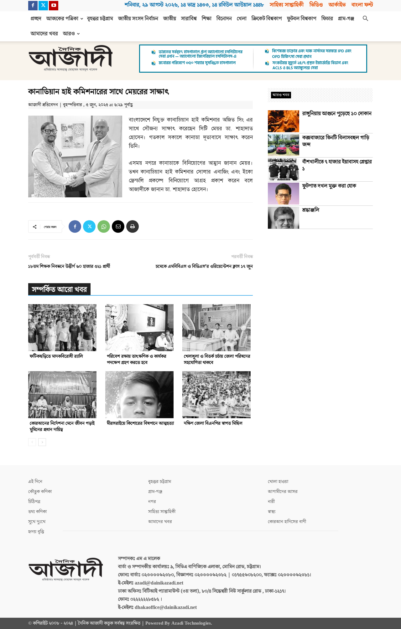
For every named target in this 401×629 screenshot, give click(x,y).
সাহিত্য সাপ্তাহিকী (287, 5)
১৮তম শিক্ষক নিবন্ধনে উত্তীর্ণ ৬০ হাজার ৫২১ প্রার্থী (69, 266)
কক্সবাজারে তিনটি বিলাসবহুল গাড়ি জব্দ (335, 141)
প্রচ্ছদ (36, 19)
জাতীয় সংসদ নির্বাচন (138, 19)
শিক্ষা (206, 19)
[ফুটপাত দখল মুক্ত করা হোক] (283, 194)
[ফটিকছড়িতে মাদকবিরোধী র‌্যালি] (63, 327)
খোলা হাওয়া (278, 481)
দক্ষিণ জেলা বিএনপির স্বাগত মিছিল (213, 423)
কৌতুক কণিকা (40, 491)
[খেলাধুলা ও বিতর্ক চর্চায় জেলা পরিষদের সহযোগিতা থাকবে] (217, 327)
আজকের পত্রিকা (62, 19)
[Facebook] (33, 5)
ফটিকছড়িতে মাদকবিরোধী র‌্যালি (56, 356)
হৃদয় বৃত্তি (36, 531)
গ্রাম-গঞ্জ (346, 19)
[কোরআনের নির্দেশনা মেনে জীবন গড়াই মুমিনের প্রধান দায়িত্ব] (63, 394)
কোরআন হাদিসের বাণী (287, 521)
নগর (152, 501)
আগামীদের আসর (283, 491)
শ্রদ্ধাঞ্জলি (310, 210)
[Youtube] (53, 5)
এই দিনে (35, 481)
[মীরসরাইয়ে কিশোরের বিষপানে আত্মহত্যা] (140, 394)
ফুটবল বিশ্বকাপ (301, 19)
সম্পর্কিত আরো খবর (59, 289)
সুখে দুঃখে (36, 521)
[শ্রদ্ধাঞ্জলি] (283, 218)
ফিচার (327, 19)
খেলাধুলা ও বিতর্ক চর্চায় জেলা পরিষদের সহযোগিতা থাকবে (217, 359)
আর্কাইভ (337, 5)
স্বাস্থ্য (271, 511)
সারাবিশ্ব (189, 19)
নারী (271, 501)
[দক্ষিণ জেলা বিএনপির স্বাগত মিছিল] (217, 394)
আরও (69, 34)
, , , (194, 5)
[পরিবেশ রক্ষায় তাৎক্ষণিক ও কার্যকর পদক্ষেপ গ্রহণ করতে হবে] (140, 327)
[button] (365, 19)
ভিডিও (316, 5)
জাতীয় (169, 19)
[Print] (132, 226)
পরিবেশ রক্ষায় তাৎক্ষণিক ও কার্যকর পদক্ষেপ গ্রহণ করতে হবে (136, 359)
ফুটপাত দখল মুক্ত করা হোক (329, 186)
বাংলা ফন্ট (362, 5)
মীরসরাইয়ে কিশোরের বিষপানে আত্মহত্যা (140, 423)
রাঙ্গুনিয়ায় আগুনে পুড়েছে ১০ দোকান (337, 113)
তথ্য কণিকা (37, 511)
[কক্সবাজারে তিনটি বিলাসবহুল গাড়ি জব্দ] (283, 145)
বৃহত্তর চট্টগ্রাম (100, 19)
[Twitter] (43, 5)
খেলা (242, 19)
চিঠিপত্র (34, 501)
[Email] (118, 226)
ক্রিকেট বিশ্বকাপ (267, 19)
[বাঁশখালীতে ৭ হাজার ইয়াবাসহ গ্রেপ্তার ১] (283, 169)
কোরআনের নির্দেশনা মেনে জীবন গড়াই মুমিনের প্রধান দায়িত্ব (62, 426)
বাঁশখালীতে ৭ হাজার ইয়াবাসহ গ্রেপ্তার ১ (337, 165)
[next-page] (42, 442)
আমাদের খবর (44, 34)
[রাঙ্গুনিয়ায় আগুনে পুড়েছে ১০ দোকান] (283, 121)
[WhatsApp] (103, 226)
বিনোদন (224, 19)
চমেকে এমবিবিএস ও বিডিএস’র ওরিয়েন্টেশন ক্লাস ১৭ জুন (204, 266)
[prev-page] (32, 442)
